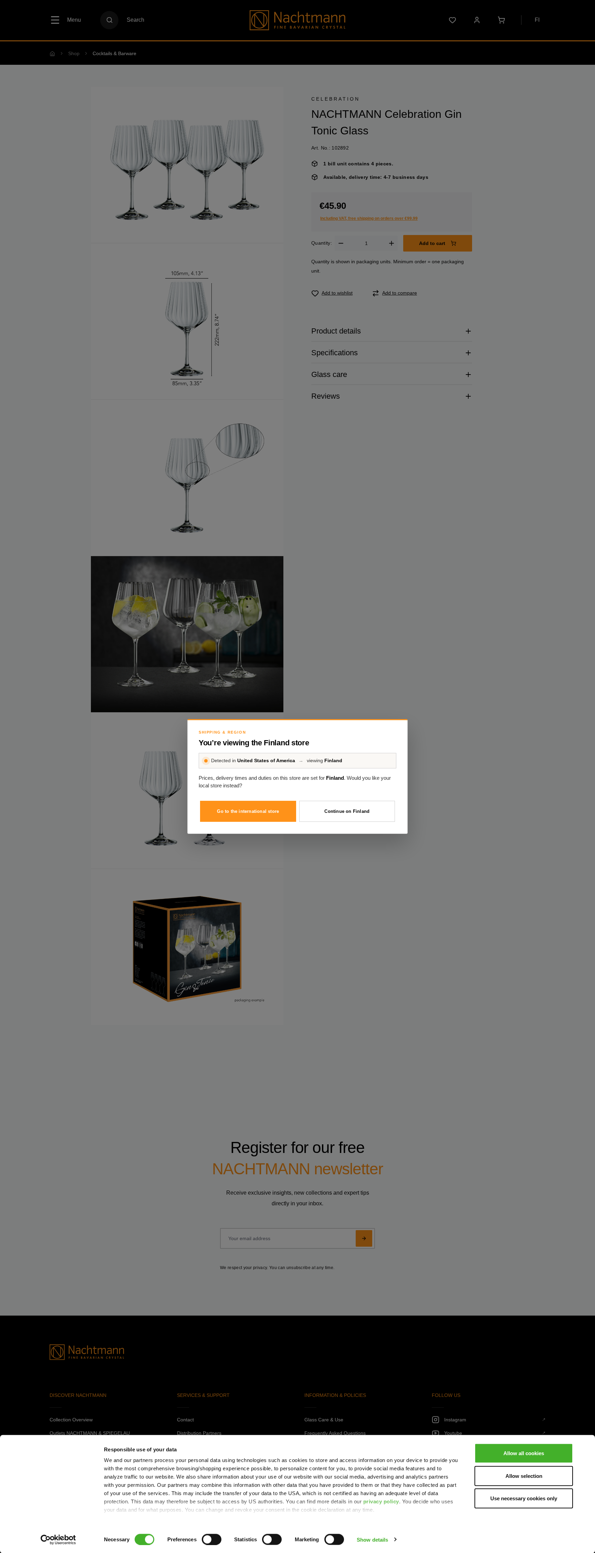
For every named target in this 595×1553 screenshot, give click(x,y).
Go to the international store (248, 811)
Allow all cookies (523, 1453)
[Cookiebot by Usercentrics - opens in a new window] (58, 1539)
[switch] (211, 1539)
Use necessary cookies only (523, 1498)
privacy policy (381, 1501)
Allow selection (523, 1476)
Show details (372, 1539)
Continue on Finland (346, 811)
